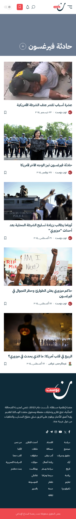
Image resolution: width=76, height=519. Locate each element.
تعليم (67, 482)
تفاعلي (34, 475)
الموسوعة (33, 482)
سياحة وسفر (47, 469)
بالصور (35, 488)
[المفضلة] (20, 7)
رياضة (67, 475)
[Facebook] (69, 431)
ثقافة (50, 495)
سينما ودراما (47, 475)
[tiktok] (47, 431)
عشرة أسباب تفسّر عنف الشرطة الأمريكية (44, 104)
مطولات (34, 455)
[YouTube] (60, 431)
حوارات (34, 462)
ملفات (35, 449)
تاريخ (68, 469)
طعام (50, 482)
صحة (50, 488)
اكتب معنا (17, 455)
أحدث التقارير (32, 442)
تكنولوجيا (66, 488)
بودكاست (33, 469)
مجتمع (67, 449)
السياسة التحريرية (14, 462)
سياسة (67, 442)
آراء (68, 462)
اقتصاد (50, 442)
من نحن (18, 442)
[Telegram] (51, 431)
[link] (22, 46)
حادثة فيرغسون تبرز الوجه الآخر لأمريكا (46, 165)
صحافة (49, 449)
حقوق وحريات (63, 455)
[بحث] (33, 7)
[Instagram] (56, 431)
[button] (68, 7)
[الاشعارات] (28, 7)
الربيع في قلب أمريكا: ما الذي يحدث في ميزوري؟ (40, 356)
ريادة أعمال (48, 462)
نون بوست (61, 112)
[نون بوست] (59, 7)
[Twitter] (65, 431)
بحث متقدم (16, 469)
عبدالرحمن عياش (57, 363)
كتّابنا (20, 449)
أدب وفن (49, 455)
